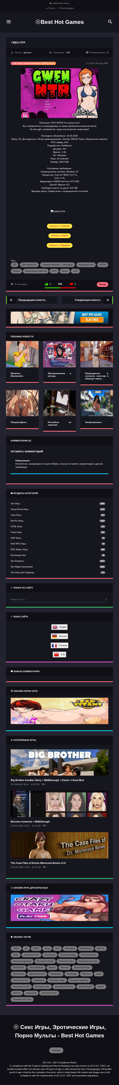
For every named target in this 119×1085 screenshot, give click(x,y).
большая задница (79, 980)
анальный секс (20, 980)
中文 (62, 654)
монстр (16, 993)
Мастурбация (36, 967)
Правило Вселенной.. (17, 374)
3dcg (47, 948)
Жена (65, 271)
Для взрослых (29, 264)
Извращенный (86, 264)
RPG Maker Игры (19, 549)
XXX (75, 271)
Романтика (55, 974)
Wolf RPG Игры (18, 543)
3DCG (36, 948)
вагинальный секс (64, 986)
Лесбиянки (18, 967)
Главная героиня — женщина (57, 264)
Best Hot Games (62, 22)
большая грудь (57, 980)
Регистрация (67, 8)
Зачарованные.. (93, 422)
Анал (15, 954)
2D (14, 264)
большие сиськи (21, 986)
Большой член (66, 961)
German (62, 636)
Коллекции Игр (18, 555)
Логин (51, 8)
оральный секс (49, 993)
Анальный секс (31, 954)
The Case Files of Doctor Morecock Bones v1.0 (38, 863)
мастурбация (85, 986)
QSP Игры (16, 538)
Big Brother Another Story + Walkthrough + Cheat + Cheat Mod (47, 780)
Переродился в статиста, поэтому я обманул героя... (96, 376)
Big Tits (100, 948)
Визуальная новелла (35, 271)
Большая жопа (88, 954)
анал (98, 974)
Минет (52, 967)
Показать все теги (22, 999)
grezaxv (27, 52)
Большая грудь (68, 954)
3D (26, 948)
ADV (57, 948)
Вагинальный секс (88, 961)
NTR (54, 271)
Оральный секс (37, 974)
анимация (39, 980)
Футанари (72, 974)
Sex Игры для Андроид (22, 572)
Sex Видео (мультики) (22, 566)
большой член (42, 986)
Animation (70, 948)
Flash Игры (16, 532)
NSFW (102, 264)
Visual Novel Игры (20, 509)
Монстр (64, 967)
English (61, 627)
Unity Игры (16, 515)
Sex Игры (15, 503)
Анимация (50, 954)
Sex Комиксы (17, 561)
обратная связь (61, 3)
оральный (31, 993)
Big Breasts (86, 948)
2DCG (16, 948)
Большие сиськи (45, 961)
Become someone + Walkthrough (30, 821)
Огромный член (82, 967)
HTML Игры (16, 526)
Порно (16, 271)
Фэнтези (86, 974)
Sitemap (56, 1050)
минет (101, 986)
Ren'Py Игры (17, 520)
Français (62, 645)
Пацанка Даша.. (19, 422)
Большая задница (22, 961)
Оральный (18, 974)
